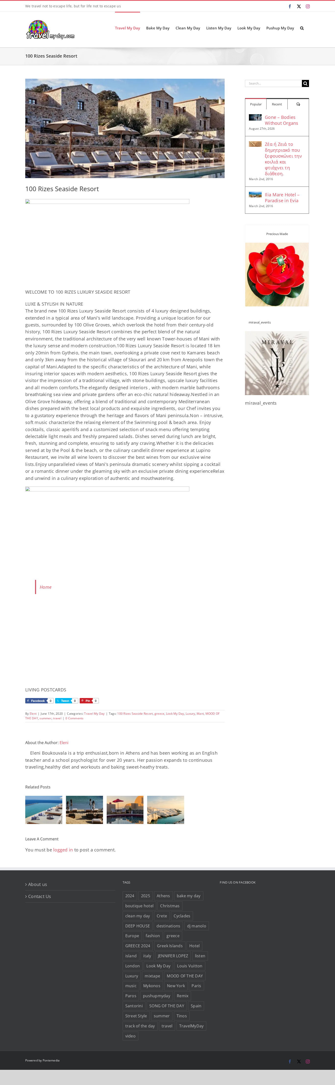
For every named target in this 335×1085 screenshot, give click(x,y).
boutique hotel (139, 906)
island (131, 956)
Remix (182, 995)
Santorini (134, 1006)
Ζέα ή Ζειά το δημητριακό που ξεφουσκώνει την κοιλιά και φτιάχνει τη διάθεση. (283, 158)
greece (160, 713)
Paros (130, 995)
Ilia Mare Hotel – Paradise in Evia (282, 197)
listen (200, 956)
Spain (196, 1006)
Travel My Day (94, 713)
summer (45, 718)
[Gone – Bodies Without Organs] (255, 118)
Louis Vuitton (189, 966)
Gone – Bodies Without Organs (281, 120)
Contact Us (39, 896)
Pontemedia (51, 1060)
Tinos (182, 1016)
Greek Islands (170, 945)
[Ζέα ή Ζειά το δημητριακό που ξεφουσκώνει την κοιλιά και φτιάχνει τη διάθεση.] (255, 145)
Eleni (33, 713)
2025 (145, 895)
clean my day (137, 916)
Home (46, 587)
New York (176, 985)
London (132, 966)
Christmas (170, 906)
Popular (256, 104)
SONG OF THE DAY (166, 1006)
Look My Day (175, 713)
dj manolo (196, 926)
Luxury (190, 713)
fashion (153, 935)
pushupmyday (156, 995)
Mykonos (151, 985)
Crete (162, 916)
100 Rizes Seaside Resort (135, 713)
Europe (132, 935)
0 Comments (74, 718)
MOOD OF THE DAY (185, 976)
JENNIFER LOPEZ (173, 956)
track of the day (140, 1026)
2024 (129, 895)
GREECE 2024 (137, 945)
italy (147, 956)
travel (57, 718)
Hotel (194, 945)
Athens (163, 895)
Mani (200, 713)
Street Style (136, 1016)
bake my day (189, 895)
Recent (277, 104)
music (131, 985)
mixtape (152, 976)
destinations (168, 926)
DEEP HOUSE (137, 926)
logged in (63, 850)
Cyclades (182, 916)
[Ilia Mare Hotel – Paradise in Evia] (255, 195)
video (130, 1036)
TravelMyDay (191, 1026)
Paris (196, 985)
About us (37, 884)
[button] (302, 28)
